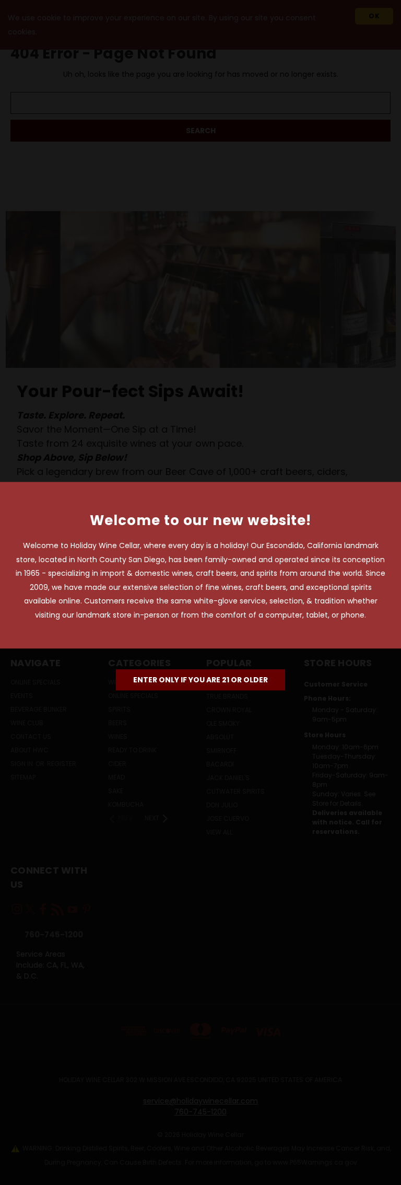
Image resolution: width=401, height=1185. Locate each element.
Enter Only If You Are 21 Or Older (200, 680)
